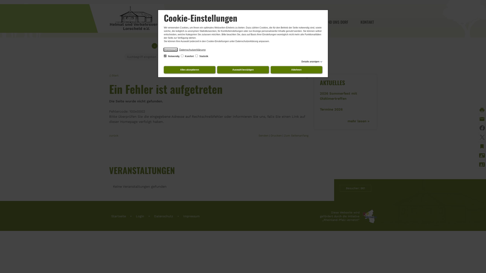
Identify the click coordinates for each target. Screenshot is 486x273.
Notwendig (173, 56)
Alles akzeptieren (189, 69)
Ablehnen (296, 69)
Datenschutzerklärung (192, 49)
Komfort (189, 56)
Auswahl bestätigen (243, 69)
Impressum (170, 49)
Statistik (203, 56)
